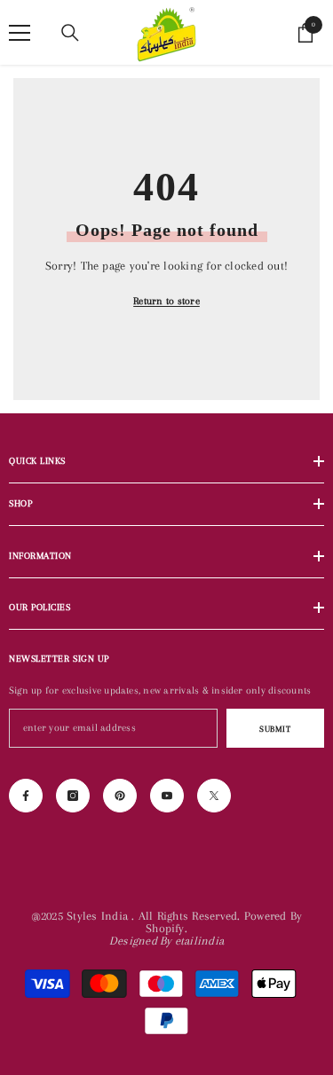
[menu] (19, 32)
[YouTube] (167, 795)
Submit (274, 729)
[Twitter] (214, 795)
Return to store (166, 301)
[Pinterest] (120, 795)
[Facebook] (26, 795)
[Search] (70, 32)
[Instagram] (73, 795)
